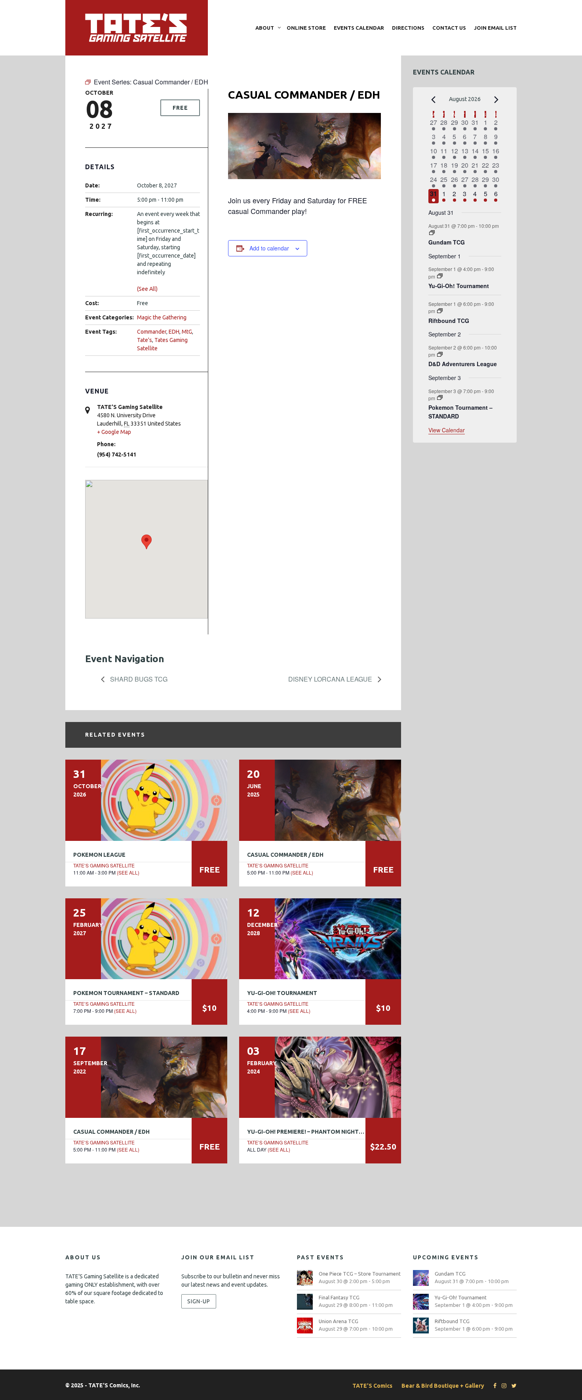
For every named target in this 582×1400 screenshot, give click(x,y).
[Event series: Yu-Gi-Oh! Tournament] (440, 276)
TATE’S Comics (372, 1386)
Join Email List (495, 28)
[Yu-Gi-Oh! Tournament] (320, 938)
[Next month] (496, 100)
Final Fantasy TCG (339, 1297)
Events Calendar (359, 28)
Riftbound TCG (448, 321)
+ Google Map (114, 432)
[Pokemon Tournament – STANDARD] (146, 938)
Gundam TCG (446, 242)
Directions (408, 28)
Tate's (144, 340)
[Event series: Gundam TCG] (432, 232)
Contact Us (449, 28)
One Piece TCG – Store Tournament (360, 1273)
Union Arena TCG (338, 1321)
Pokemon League (99, 855)
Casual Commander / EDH (285, 855)
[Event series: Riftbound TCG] (440, 311)
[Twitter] (512, 1386)
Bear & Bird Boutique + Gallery (442, 1386)
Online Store (306, 28)
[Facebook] (492, 1386)
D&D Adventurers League (462, 364)
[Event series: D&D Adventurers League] (440, 354)
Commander (151, 332)
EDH (174, 332)
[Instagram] (502, 1386)
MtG (187, 332)
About (264, 28)
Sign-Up (198, 1301)
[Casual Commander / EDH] (320, 800)
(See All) (147, 289)
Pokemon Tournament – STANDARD (126, 993)
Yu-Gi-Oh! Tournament (282, 993)
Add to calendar (269, 248)
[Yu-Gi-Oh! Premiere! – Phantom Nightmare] (320, 1077)
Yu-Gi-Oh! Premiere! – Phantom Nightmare (311, 1132)
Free (180, 108)
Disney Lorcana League (331, 679)
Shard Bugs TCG (137, 679)
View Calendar (446, 430)
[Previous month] (433, 100)
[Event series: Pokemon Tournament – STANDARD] (440, 397)
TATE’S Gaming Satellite (104, 865)
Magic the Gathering (161, 317)
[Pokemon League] (146, 800)
